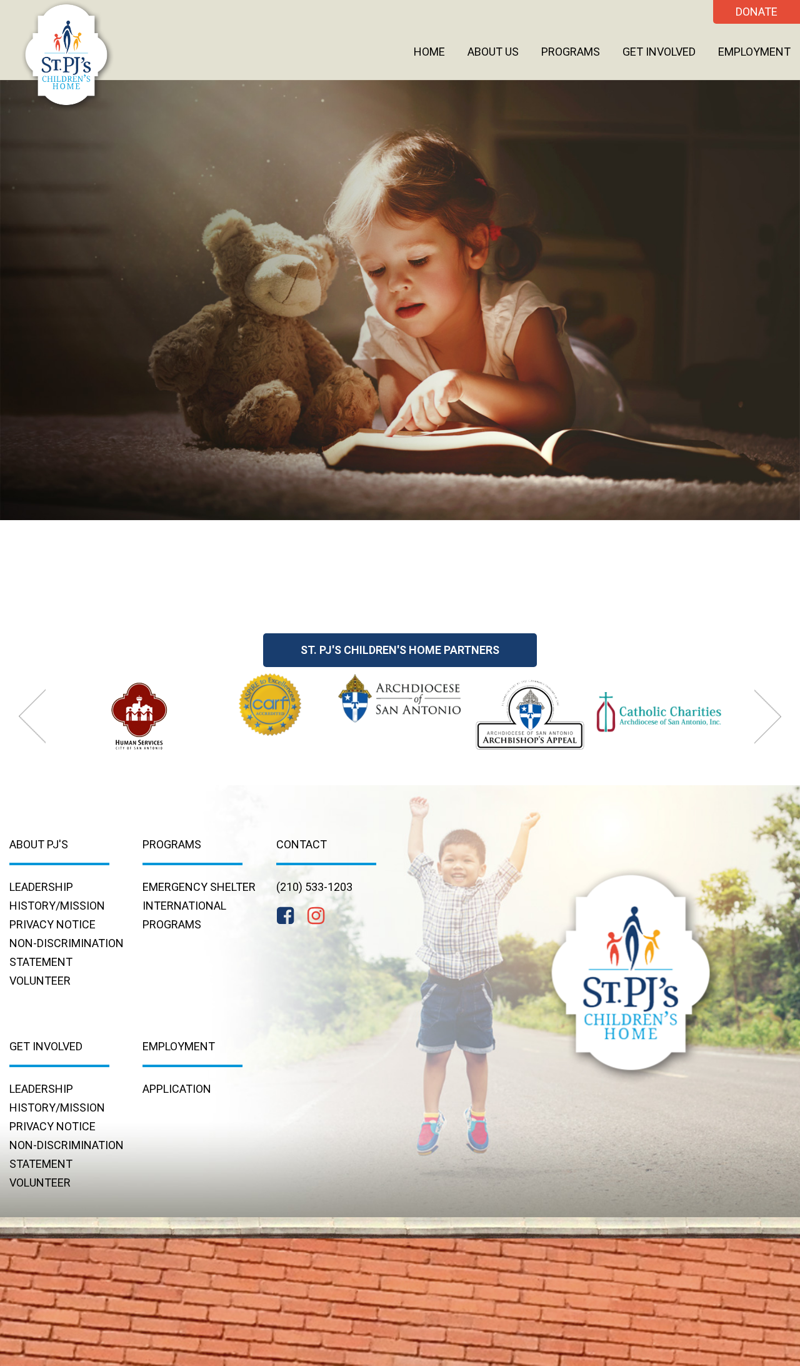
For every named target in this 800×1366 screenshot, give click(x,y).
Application (176, 1088)
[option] (140, 714)
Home (429, 51)
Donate (757, 11)
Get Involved (659, 51)
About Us (493, 51)
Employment (754, 51)
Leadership (41, 886)
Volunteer (40, 980)
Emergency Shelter (199, 886)
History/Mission (57, 905)
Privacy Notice (52, 924)
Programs (570, 51)
